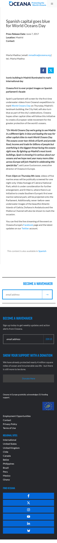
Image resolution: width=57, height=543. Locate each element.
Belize (6, 459)
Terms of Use (9, 428)
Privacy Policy (10, 424)
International (9, 439)
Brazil (6, 467)
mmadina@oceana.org (39, 55)
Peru (5, 471)
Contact (7, 420)
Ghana (6, 479)
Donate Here (28, 378)
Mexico (6, 475)
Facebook (28, 224)
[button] (43, 70)
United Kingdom (11, 447)
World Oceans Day (21, 105)
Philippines (8, 463)
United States (10, 443)
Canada (7, 455)
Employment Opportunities (17, 416)
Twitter (25, 228)
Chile (5, 451)
